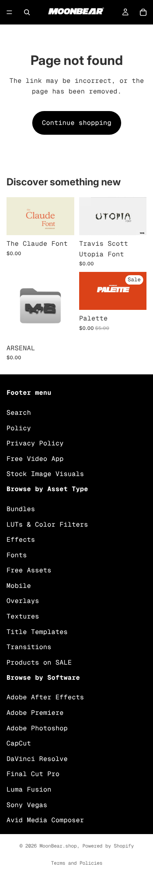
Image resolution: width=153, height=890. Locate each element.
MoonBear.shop (58, 846)
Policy (19, 428)
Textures (23, 616)
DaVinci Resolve (37, 758)
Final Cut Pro (33, 774)
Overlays (23, 601)
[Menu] (9, 12)
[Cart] (143, 12)
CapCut (19, 743)
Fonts (17, 555)
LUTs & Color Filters (47, 524)
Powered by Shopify (108, 846)
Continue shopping (76, 122)
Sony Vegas (27, 805)
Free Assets (29, 570)
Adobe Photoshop (37, 728)
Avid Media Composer (45, 820)
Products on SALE (39, 662)
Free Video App (35, 458)
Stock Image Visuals (45, 474)
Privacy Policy (35, 443)
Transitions (29, 647)
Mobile (19, 585)
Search (19, 412)
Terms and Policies (76, 863)
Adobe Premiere (35, 712)
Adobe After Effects (45, 697)
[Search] (27, 12)
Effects (21, 540)
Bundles (21, 509)
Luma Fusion (29, 789)
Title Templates (37, 631)
